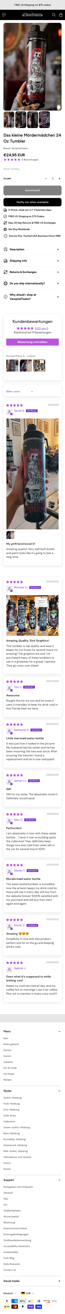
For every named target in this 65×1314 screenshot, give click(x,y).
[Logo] (32, 15)
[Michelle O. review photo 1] (32, 615)
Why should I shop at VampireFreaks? (23, 297)
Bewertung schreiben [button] (32, 342)
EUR (28, 1293)
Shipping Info (18, 260)
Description (17, 249)
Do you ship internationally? (27, 283)
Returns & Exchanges (23, 272)
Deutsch (8, 1293)
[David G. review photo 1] (32, 474)
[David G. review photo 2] (10, 535)
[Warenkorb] (60, 15)
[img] (14, 405)
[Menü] (4, 15)
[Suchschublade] (53, 15)
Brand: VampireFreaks (15, 148)
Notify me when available (33, 202)
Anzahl (7, 178)
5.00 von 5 (41, 328)
